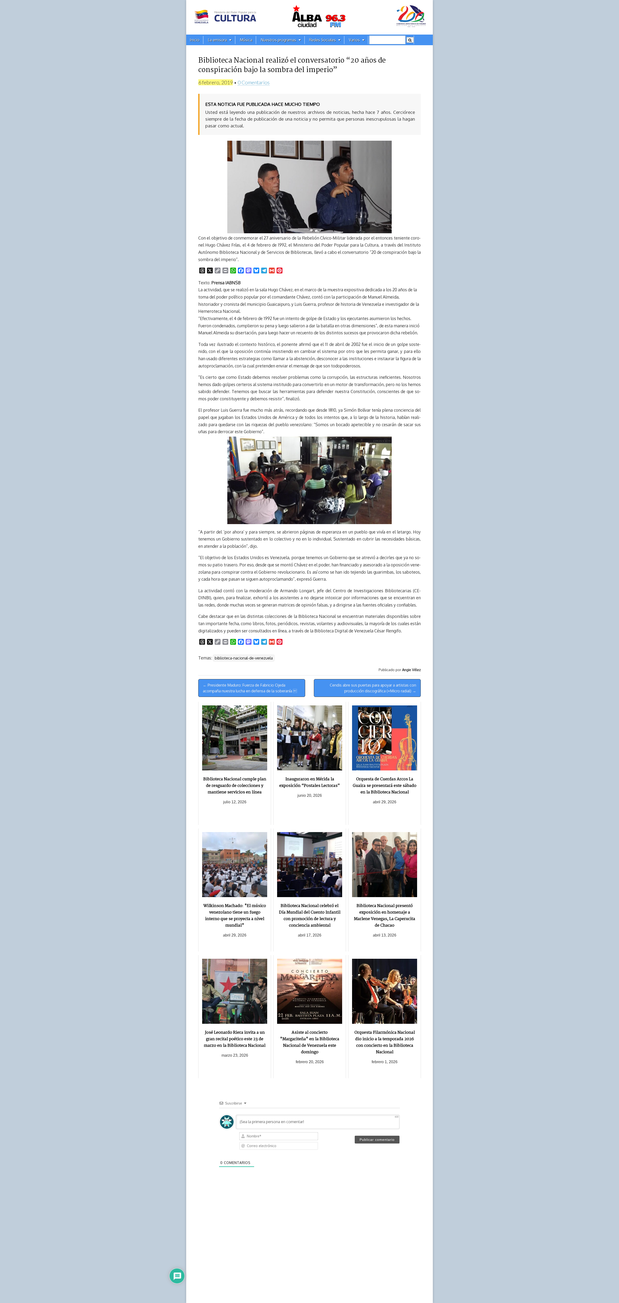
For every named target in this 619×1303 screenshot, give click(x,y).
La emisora (217, 39)
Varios (354, 39)
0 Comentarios (254, 82)
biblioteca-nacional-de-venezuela (244, 658)
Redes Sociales (322, 39)
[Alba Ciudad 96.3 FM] (309, 17)
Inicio (194, 39)
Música (246, 39)
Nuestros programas (278, 39)
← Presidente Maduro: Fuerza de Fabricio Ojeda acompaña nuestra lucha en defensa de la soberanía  (250, 688)
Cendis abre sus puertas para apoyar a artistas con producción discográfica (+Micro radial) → (373, 688)
